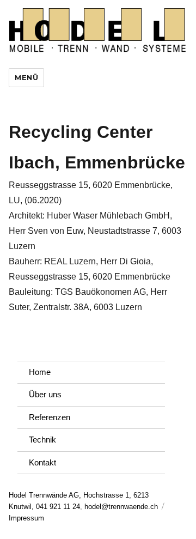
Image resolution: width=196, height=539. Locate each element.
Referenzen (49, 417)
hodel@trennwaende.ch (121, 506)
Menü (26, 77)
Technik (42, 439)
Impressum (26, 518)
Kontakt (42, 462)
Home (40, 372)
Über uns (45, 394)
